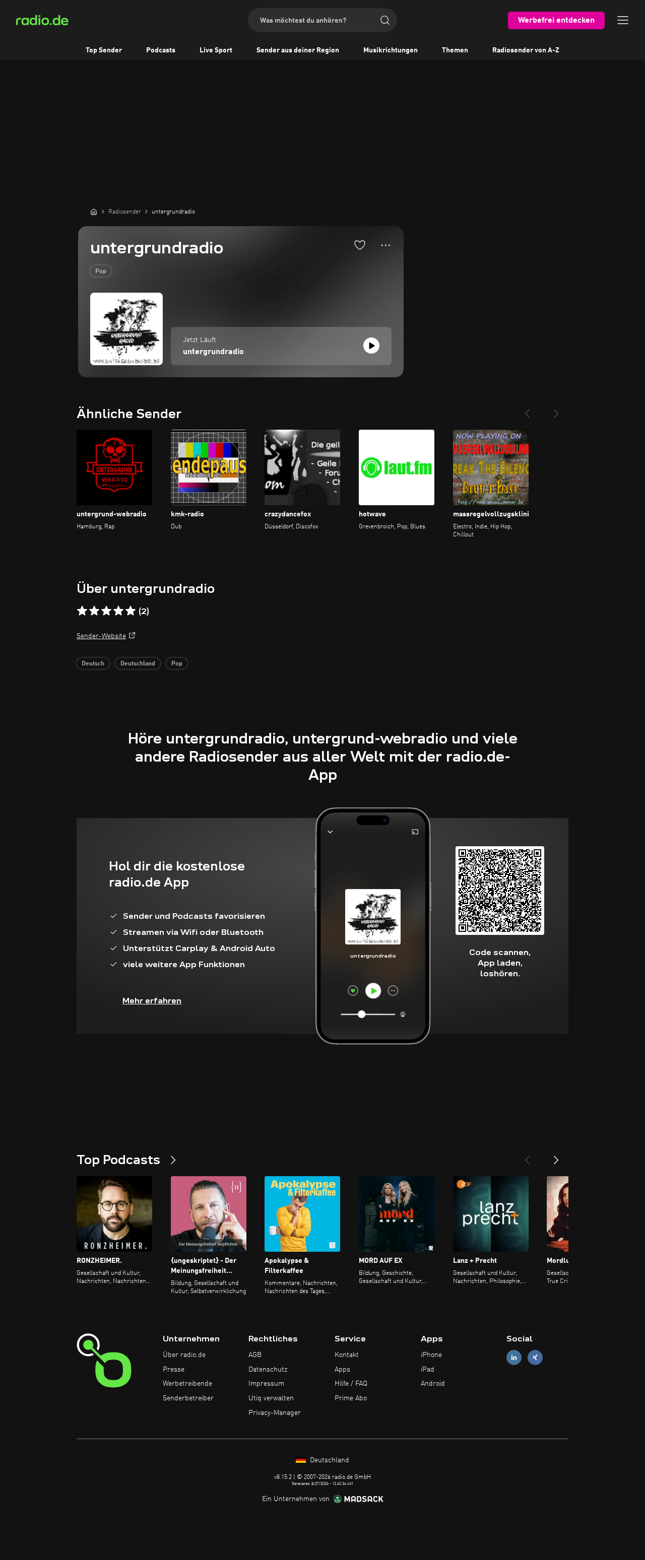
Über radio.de (184, 1355)
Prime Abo (351, 1398)
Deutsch (93, 664)
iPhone (431, 1355)
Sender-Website (101, 636)
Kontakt (347, 1355)
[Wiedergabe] (371, 345)
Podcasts (160, 50)
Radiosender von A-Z (525, 50)
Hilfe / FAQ (351, 1383)
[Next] (556, 409)
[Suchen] (385, 20)
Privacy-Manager (274, 1412)
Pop (100, 271)
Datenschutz (267, 1369)
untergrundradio (213, 352)
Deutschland (137, 664)
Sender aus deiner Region (297, 50)
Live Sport (216, 50)
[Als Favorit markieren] (360, 245)
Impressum (266, 1383)
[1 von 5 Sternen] (82, 611)
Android (433, 1383)
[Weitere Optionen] (386, 245)
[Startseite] (94, 212)
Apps (342, 1369)
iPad (427, 1369)
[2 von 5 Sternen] (94, 611)
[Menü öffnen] (623, 20)
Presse (173, 1369)
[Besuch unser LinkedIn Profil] (514, 1357)
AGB (255, 1355)
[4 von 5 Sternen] (118, 611)
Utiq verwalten (271, 1398)
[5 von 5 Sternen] (130, 611)
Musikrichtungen (390, 50)
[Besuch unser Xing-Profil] (535, 1357)
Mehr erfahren (151, 1000)
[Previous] (527, 409)
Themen (455, 50)
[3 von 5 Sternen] (106, 611)
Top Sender (104, 50)
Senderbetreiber (188, 1398)
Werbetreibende (187, 1383)
